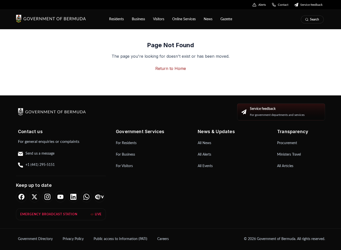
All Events (205, 166)
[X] (34, 196)
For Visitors (124, 166)
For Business (125, 154)
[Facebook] (21, 196)
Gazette (226, 19)
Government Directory (35, 239)
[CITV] (99, 196)
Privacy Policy (73, 239)
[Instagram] (47, 196)
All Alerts (204, 154)
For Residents (126, 143)
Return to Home (170, 68)
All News (204, 143)
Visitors (158, 19)
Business (138, 19)
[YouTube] (60, 196)
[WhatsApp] (86, 196)
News (208, 19)
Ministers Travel (289, 154)
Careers (163, 239)
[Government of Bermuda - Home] (59, 19)
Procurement (287, 143)
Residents (116, 19)
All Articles (285, 166)
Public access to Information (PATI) (120, 239)
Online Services (184, 19)
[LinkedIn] (73, 196)
